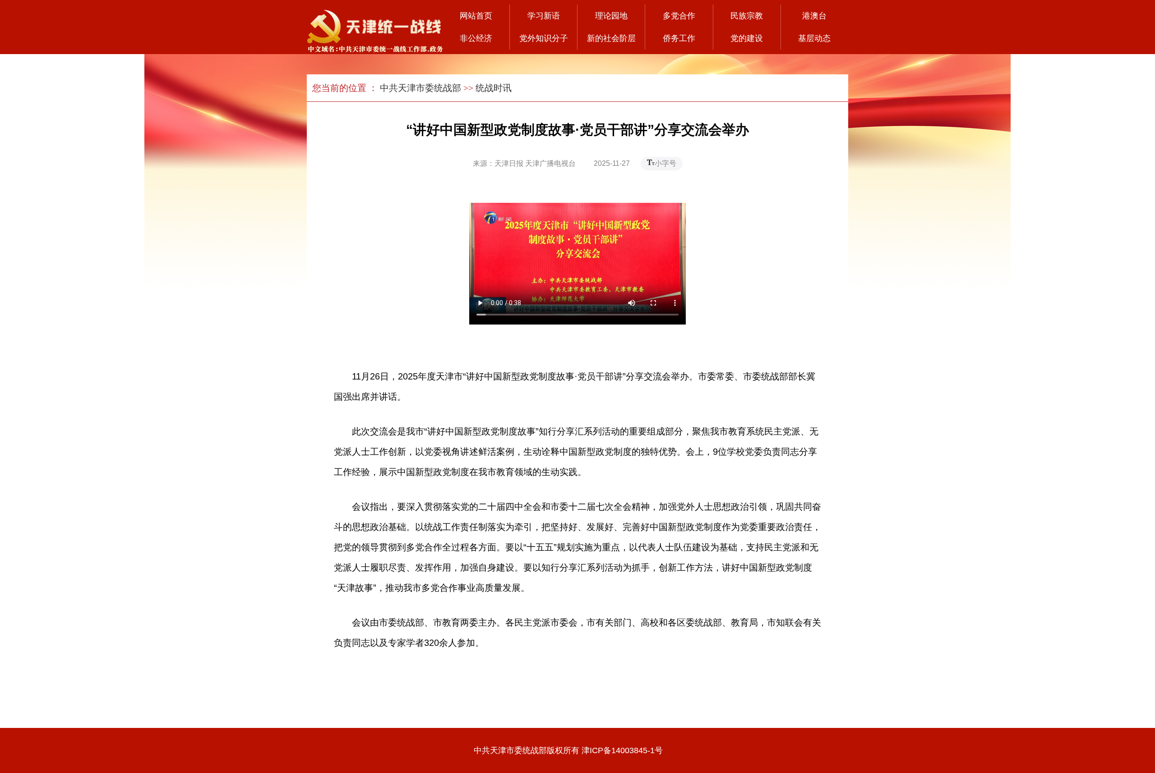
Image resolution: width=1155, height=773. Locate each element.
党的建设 (746, 38)
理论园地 (611, 15)
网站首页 (476, 15)
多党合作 (679, 15)
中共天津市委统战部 (420, 88)
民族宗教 (746, 15)
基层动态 (814, 38)
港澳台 (814, 15)
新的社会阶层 (611, 38)
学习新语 (543, 15)
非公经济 (476, 38)
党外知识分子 (543, 38)
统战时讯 (494, 88)
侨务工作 (679, 38)
